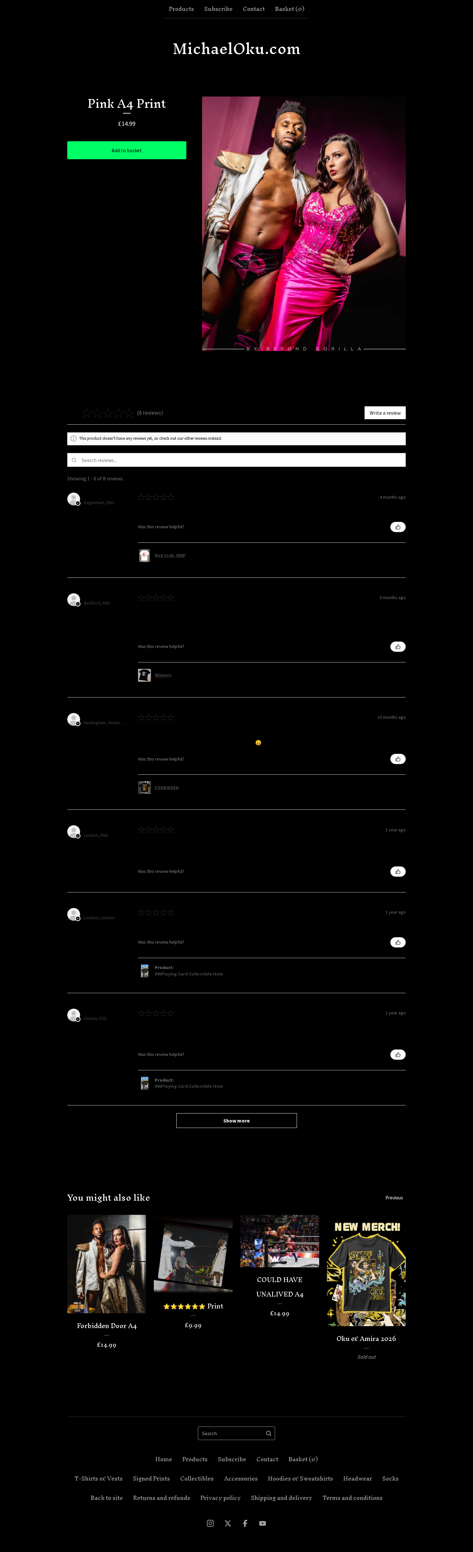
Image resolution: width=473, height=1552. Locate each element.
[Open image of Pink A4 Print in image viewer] (304, 224)
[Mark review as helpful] (398, 527)
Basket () (289, 9)
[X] (227, 1523)
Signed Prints (151, 1478)
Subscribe (218, 9)
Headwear (357, 1478)
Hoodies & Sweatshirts (300, 1478)
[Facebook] (245, 1523)
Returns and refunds (161, 1498)
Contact (254, 9)
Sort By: (357, 478)
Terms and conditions (352, 1498)
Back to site (107, 1498)
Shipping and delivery (281, 1498)
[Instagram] (210, 1523)
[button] (169, 413)
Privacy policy (220, 1498)
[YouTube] (262, 1523)
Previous (394, 1198)
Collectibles (197, 1478)
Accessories (241, 1478)
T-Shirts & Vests (98, 1478)
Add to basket (127, 150)
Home (163, 1459)
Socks (390, 1478)
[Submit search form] (269, 1433)
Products (181, 9)
